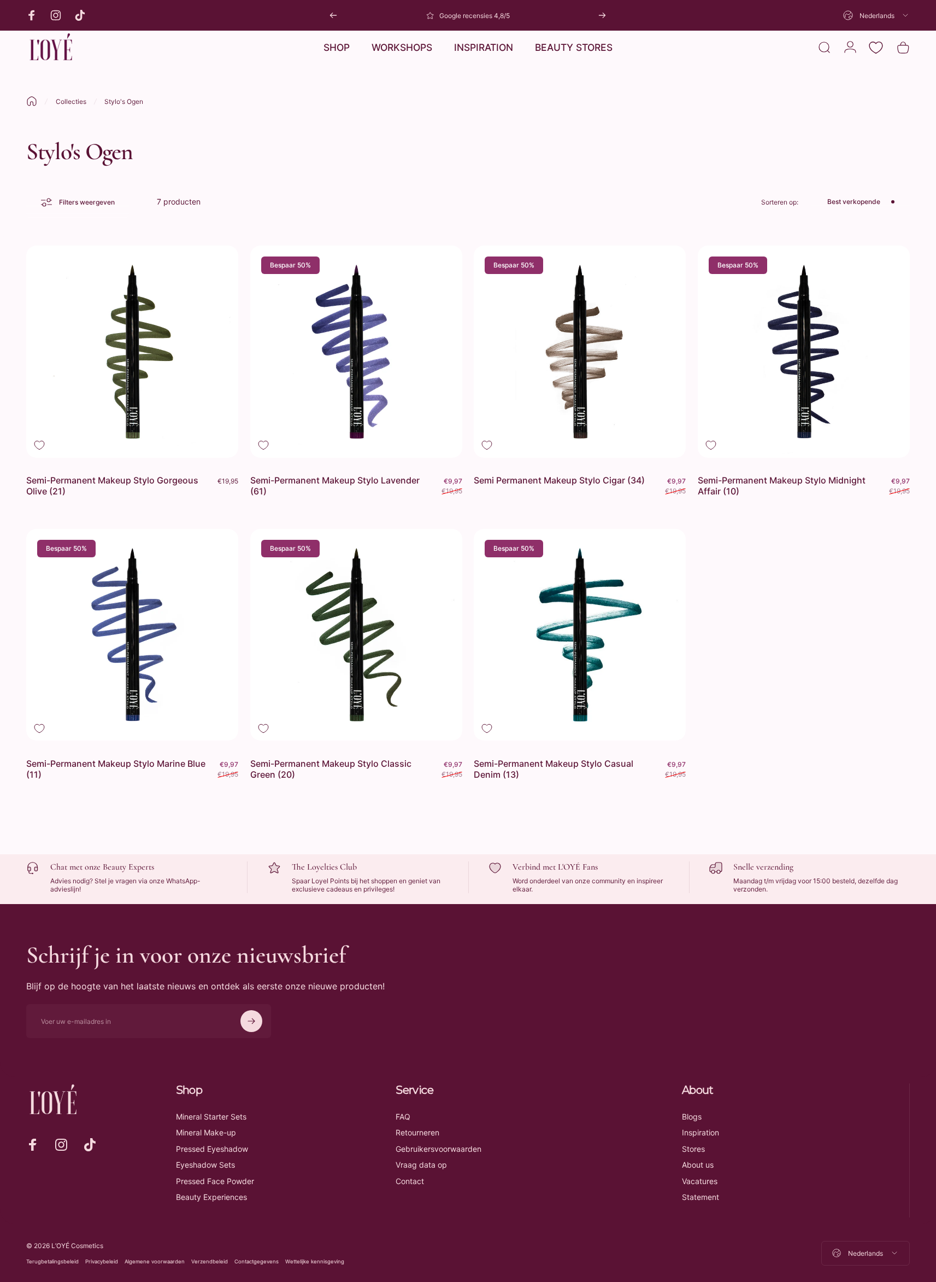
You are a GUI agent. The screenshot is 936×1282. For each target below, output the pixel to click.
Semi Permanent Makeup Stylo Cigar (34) (559, 480)
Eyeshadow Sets (205, 1164)
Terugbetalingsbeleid (52, 1261)
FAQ (403, 1116)
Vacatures (699, 1181)
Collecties (71, 101)
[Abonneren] (251, 1021)
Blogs (692, 1116)
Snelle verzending (763, 866)
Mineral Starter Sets (211, 1116)
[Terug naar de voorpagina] (31, 101)
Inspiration (700, 1132)
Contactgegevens (256, 1261)
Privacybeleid (101, 1261)
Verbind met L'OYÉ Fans (555, 866)
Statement (700, 1197)
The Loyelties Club (324, 866)
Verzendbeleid (209, 1261)
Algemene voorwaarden (155, 1261)
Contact (410, 1181)
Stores (693, 1148)
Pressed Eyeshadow (212, 1148)
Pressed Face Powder (215, 1181)
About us (698, 1164)
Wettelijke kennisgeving (314, 1261)
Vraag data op (421, 1164)
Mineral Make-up (206, 1132)
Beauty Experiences (211, 1197)
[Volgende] (602, 15)
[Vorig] (333, 15)
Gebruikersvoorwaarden (438, 1148)
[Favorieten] (876, 47)
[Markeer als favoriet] (39, 445)
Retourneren (417, 1132)
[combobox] (876, 15)
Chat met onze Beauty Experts (102, 866)
